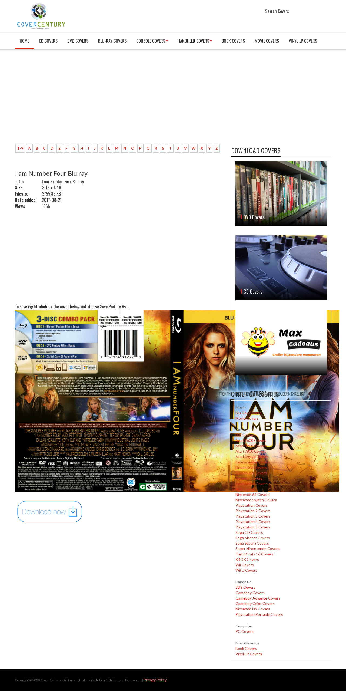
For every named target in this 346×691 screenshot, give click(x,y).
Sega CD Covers (249, 532)
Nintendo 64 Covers (252, 494)
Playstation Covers (251, 505)
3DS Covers (245, 587)
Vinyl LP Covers (303, 41)
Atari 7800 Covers (250, 451)
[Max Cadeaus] (281, 342)
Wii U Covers (246, 570)
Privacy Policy (155, 679)
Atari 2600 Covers (250, 440)
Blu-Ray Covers (112, 41)
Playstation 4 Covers (253, 521)
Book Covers (233, 41)
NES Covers (245, 489)
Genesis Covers (248, 478)
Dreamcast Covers (251, 467)
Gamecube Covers (251, 472)
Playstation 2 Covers (253, 510)
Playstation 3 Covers (253, 516)
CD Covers (48, 41)
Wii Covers (244, 564)
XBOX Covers (247, 559)
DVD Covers (77, 41)
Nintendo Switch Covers (256, 500)
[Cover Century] (42, 16)
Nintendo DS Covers (252, 609)
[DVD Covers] (281, 193)
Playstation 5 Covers (253, 527)
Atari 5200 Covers (250, 445)
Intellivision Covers (251, 483)
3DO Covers (246, 435)
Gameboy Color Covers (255, 603)
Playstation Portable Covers (259, 614)
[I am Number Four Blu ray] (50, 511)
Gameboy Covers (250, 592)
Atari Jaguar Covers (252, 456)
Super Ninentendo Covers (257, 548)
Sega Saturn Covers (252, 543)
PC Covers (244, 631)
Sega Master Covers (252, 537)
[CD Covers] (281, 267)
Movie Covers (267, 41)
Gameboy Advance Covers (257, 598)
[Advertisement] (177, 99)
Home (24, 41)
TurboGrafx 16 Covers (254, 554)
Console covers (150, 41)
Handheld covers (193, 41)
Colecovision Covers (252, 462)
